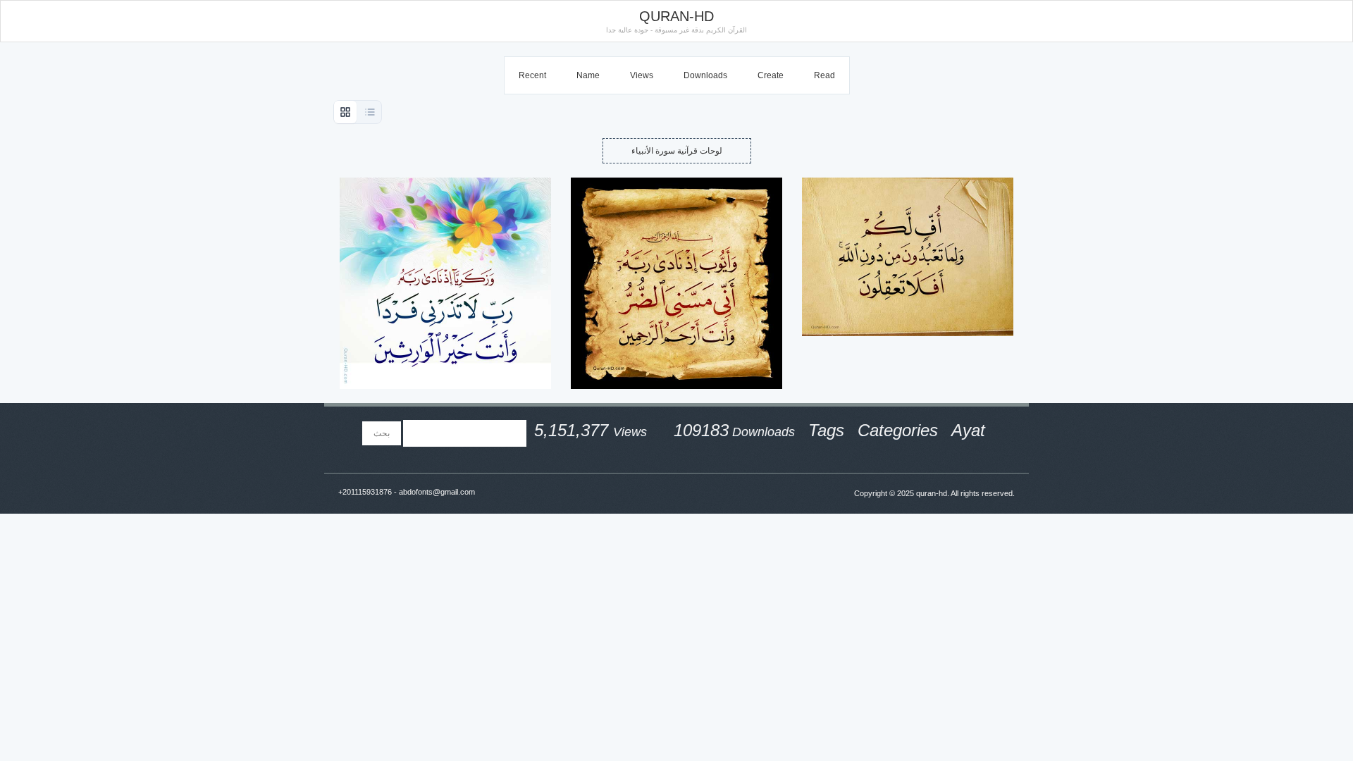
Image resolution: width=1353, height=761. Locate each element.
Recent (532, 75)
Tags (826, 430)
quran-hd (931, 493)
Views (641, 75)
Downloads (705, 75)
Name (588, 75)
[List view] (370, 112)
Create (771, 75)
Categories (898, 430)
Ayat (968, 430)
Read (824, 75)
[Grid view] (345, 112)
